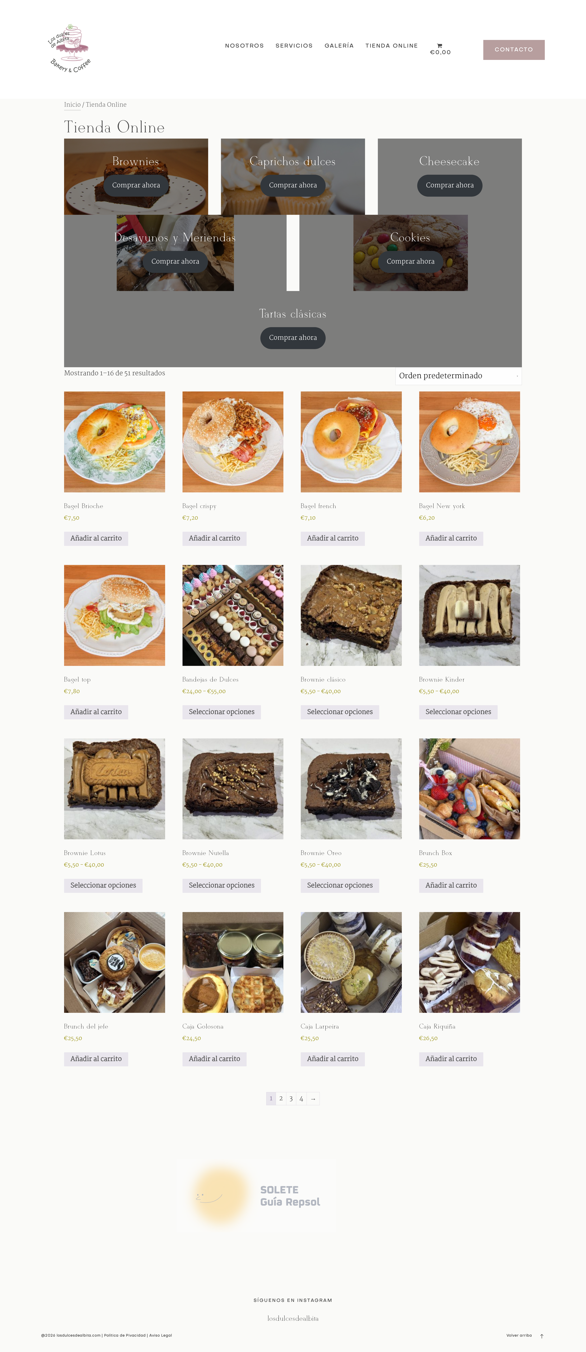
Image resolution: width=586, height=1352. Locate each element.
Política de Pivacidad (125, 1336)
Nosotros (244, 46)
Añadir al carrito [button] (96, 538)
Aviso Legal (160, 1336)
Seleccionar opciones (222, 712)
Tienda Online (391, 46)
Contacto (514, 50)
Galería (339, 46)
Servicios (294, 46)
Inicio (72, 105)
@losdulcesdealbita (293, 1319)
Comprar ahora (136, 185)
